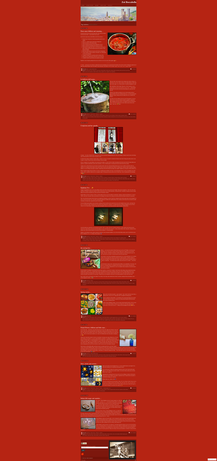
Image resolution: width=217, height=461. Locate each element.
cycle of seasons (120, 317)
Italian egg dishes (112, 318)
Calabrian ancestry (100, 177)
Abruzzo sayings (118, 115)
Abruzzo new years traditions (110, 115)
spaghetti (106, 320)
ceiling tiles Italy (112, 389)
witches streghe (98, 240)
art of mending (88, 281)
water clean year (125, 116)
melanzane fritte (130, 318)
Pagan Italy (113, 178)
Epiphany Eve (118, 237)
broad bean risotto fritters (90, 317)
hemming (114, 281)
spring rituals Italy (89, 180)
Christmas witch (112, 237)
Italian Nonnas (89, 283)
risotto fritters (102, 320)
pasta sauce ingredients (89, 71)
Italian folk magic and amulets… (91, 398)
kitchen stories (94, 69)
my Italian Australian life (111, 116)
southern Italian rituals (125, 178)
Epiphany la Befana (89, 239)
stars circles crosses (96, 390)
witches (94, 240)
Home (83, 5)
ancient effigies (88, 177)
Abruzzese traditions (89, 115)
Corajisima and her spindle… (90, 125)
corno (114, 433)
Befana (98, 237)
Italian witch (94, 178)
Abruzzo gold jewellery (103, 433)
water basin (121, 116)
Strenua (129, 239)
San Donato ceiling (90, 390)
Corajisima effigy (117, 177)
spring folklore (118, 320)
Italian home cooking (109, 70)
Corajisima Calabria (111, 177)
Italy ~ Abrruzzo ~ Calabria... (98, 114)
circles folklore (99, 317)
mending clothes (108, 283)
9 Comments (134, 388)
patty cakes (98, 320)
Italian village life (95, 283)
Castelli (108, 389)
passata (121, 70)
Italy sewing (101, 283)
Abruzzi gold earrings (89, 433)
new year (117, 116)
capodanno (122, 115)
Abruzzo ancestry (96, 433)
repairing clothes (122, 283)
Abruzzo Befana (88, 237)
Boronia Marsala (88, 354)
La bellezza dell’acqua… (88, 79)
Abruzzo (92, 389)
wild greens (114, 356)
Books (96, 5)
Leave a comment (133, 114)
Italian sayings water (97, 116)
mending (104, 283)
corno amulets (117, 433)
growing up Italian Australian (103, 281)
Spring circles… (86, 292)
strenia (127, 239)
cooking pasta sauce (89, 70)
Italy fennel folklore (88, 356)
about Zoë (103, 5)
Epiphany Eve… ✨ (87, 188)
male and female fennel (95, 356)
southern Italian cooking (97, 71)
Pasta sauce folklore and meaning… (92, 31)
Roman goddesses (117, 239)
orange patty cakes (93, 320)
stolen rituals (94, 180)
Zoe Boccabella (85, 118)
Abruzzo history (109, 433)
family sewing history (94, 281)
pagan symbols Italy (119, 178)
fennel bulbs (96, 354)
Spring (109, 320)
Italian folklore (103, 70)
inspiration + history (89, 114)
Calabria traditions (94, 177)
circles (96, 317)
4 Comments (134, 69)
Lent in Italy (103, 178)
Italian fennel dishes (114, 354)
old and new (114, 283)
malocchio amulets (102, 435)
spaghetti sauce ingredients (111, 71)
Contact (110, 5)
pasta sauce (124, 70)
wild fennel (110, 356)
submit (83, 450)
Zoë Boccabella (129, 2)
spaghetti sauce (103, 71)
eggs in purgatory (91, 318)
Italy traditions (98, 178)
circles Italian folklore (105, 317)
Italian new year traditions (90, 116)
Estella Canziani (122, 433)
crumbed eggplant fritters (114, 317)
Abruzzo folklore (102, 115)
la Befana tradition (108, 239)
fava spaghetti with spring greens (104, 318)
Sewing (126, 283)
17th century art (88, 389)
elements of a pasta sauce (97, 70)
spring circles (113, 320)
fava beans (96, 318)
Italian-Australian (116, 70)
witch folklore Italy (116, 180)
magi (112, 239)
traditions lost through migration (102, 180)
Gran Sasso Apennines (119, 389)
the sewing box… (86, 248)
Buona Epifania (107, 237)
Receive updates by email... (88, 446)
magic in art (84, 390)
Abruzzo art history (98, 389)
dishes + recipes (88, 69)
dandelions (86, 318)
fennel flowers (100, 354)
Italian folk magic (90, 435)
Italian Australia (118, 281)
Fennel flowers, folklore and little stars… (93, 327)
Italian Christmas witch (96, 239)
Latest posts (89, 5)
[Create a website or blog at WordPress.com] (135, 460)
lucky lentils (125, 318)
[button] (120, 455)
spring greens (123, 320)
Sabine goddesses (122, 239)
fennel (93, 354)
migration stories (108, 178)
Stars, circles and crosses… (89, 364)
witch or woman (89, 240)
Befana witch (102, 237)
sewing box (130, 283)
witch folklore (110, 180)
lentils (122, 318)
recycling (117, 283)
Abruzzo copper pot (96, 115)
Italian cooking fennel (106, 354)
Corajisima (105, 177)
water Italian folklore (132, 116)
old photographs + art (106, 388)
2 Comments (134, 176)
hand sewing (110, 281)
